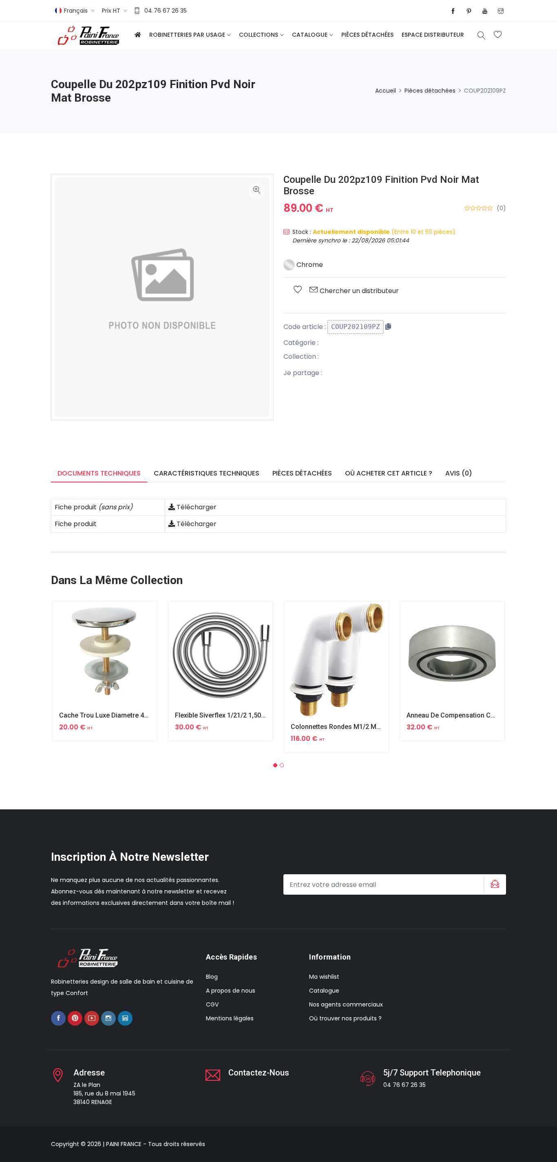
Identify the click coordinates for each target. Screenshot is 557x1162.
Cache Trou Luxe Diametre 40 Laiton (113, 715)
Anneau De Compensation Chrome (458, 715)
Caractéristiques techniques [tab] (206, 473)
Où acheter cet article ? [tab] (388, 473)
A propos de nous (230, 990)
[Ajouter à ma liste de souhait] (298, 290)
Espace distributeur (433, 35)
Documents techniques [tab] (99, 473)
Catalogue (309, 35)
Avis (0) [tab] (458, 473)
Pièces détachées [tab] (302, 473)
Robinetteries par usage (187, 35)
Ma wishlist (324, 977)
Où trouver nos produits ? (345, 1018)
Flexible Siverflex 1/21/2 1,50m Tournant (235, 715)
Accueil (385, 91)
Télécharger (196, 507)
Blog (212, 977)
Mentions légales (230, 1018)
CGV (212, 1004)
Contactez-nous (258, 1073)
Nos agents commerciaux (346, 1004)
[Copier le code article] (388, 326)
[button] (275, 765)
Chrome (309, 264)
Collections (258, 35)
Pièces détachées (367, 35)
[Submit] (494, 884)
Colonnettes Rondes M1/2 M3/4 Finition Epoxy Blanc (369, 727)
